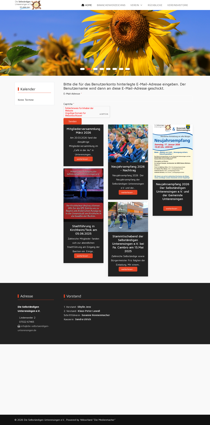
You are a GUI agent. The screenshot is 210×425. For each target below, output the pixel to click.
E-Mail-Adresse (72, 93)
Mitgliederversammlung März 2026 (83, 130)
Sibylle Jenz (84, 306)
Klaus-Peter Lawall (89, 311)
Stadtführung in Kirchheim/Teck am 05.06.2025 (83, 229)
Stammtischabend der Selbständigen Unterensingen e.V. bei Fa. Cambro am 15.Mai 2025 (128, 243)
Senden (73, 121)
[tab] (82, 69)
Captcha (68, 104)
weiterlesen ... (83, 159)
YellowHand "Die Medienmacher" (97, 419)
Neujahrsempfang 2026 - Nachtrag (128, 168)
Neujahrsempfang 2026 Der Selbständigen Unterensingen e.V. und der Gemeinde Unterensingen (172, 191)
